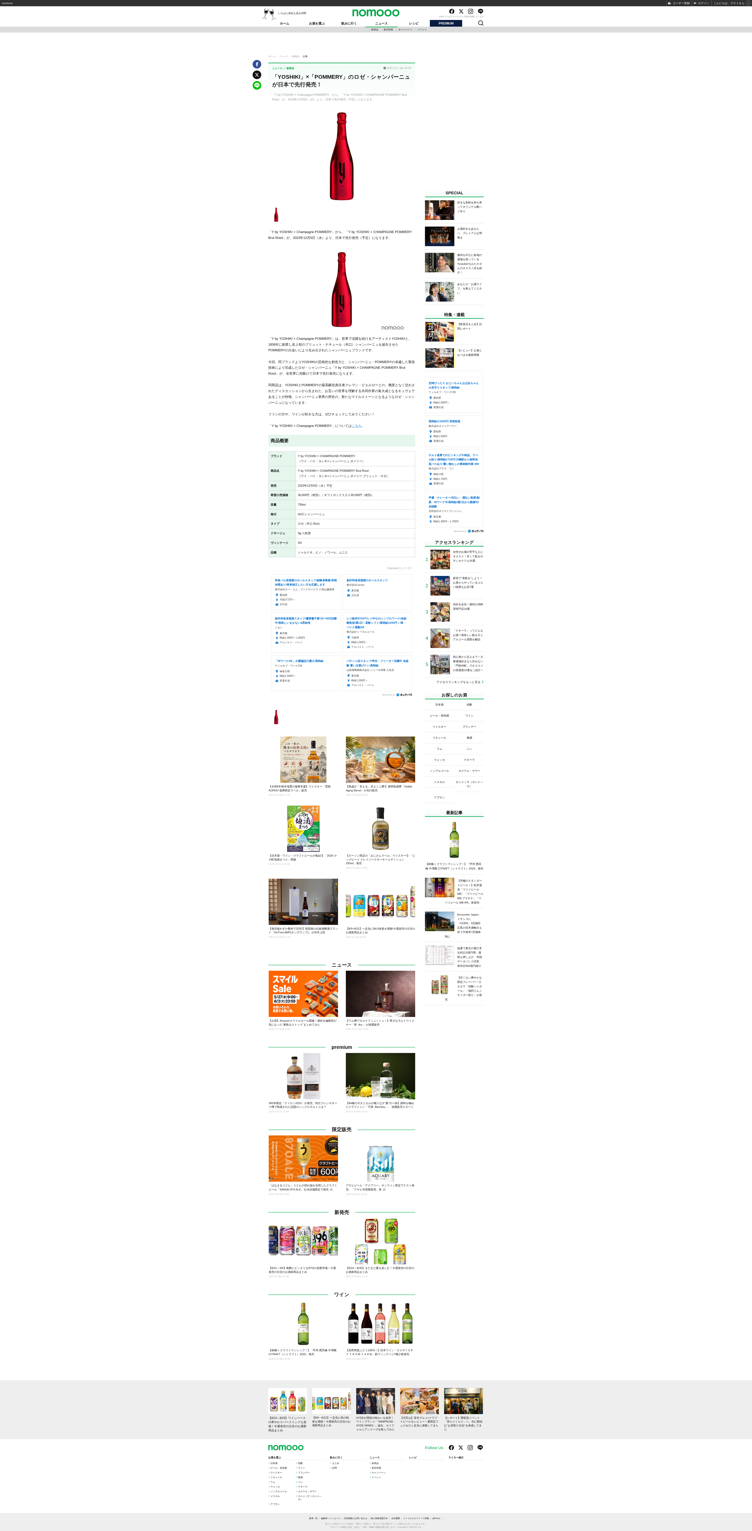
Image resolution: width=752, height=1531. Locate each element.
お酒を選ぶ (317, 23)
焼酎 (300, 1463)
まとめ (335, 1463)
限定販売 (342, 1129)
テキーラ (302, 1486)
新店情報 (388, 29)
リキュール (276, 1477)
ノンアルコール (278, 1491)
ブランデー (304, 1472)
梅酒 (300, 1477)
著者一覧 (313, 1518)
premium (342, 1047)
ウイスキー (276, 1472)
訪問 (334, 1468)
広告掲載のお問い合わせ (355, 1518)
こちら (357, 425)
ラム (272, 1482)
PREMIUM (446, 23)
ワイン (341, 1294)
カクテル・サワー (307, 1491)
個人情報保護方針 (379, 1518)
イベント (422, 29)
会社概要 (395, 1518)
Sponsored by (388, 695)
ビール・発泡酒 (278, 1468)
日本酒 (273, 1463)
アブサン (275, 1504)
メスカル (275, 1496)
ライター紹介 (456, 1457)
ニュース (381, 23)
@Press (436, 1518)
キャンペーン (405, 29)
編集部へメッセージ (330, 1518)
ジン (300, 1482)
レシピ (413, 23)
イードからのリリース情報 (416, 1518)
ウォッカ (275, 1486)
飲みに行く (349, 23)
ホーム (284, 23)
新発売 (341, 1212)
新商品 (374, 29)
